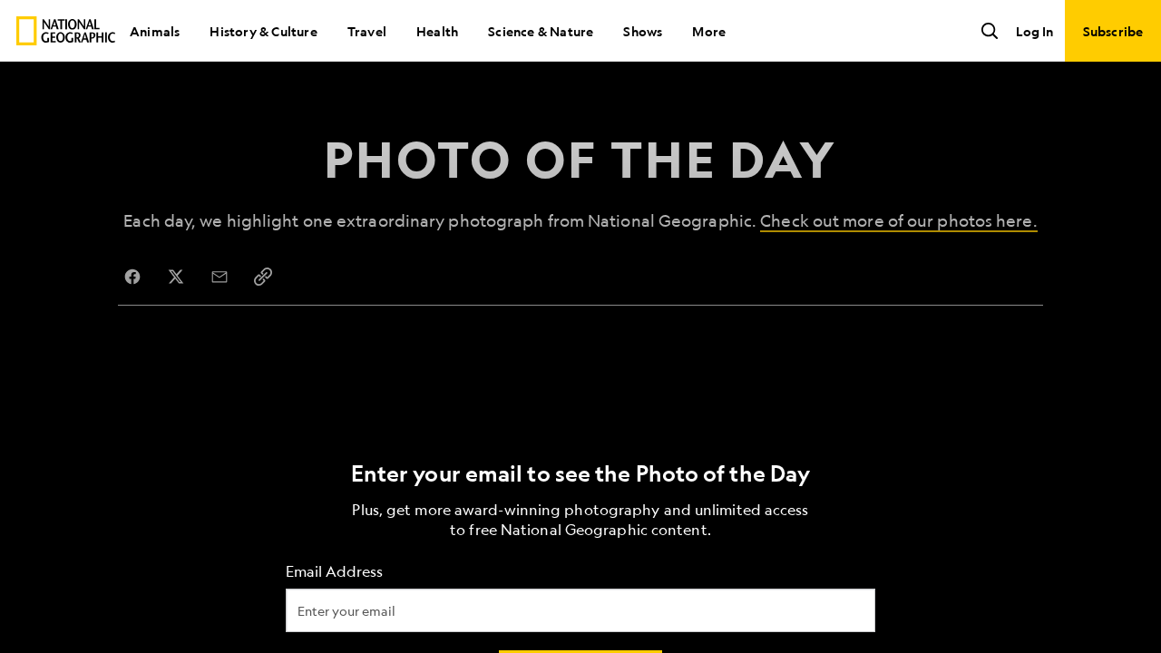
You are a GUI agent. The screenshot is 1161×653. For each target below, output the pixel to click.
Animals (155, 31)
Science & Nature (540, 31)
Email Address (334, 571)
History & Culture (263, 31)
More (709, 31)
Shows (642, 31)
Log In (1034, 31)
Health (437, 31)
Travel (366, 31)
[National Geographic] (65, 30)
